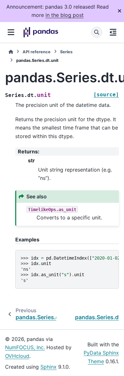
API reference (37, 51)
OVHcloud (17, 356)
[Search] (96, 32)
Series (66, 51)
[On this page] (113, 32)
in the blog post (64, 15)
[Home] (11, 51)
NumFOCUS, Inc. (25, 347)
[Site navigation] (11, 32)
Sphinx (48, 367)
